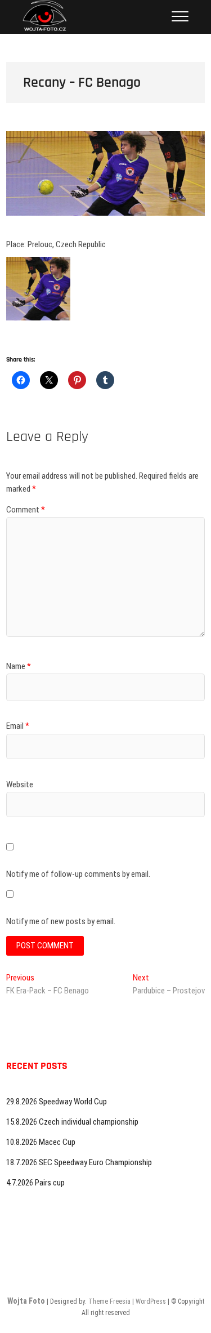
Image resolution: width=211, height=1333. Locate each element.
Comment (25, 510)
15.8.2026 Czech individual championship (72, 1122)
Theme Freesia (109, 1301)
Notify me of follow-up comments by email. (78, 874)
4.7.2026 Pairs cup (35, 1183)
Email (17, 726)
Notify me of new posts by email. (60, 921)
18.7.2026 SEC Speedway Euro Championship (79, 1162)
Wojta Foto (26, 1300)
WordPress (151, 1301)
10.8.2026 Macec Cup (40, 1142)
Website (19, 784)
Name (18, 666)
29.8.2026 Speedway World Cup (56, 1101)
